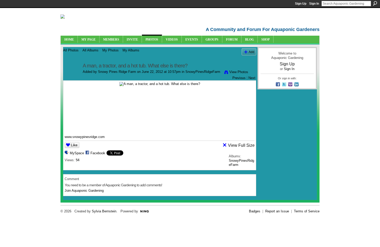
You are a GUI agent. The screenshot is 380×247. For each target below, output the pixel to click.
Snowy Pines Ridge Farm (117, 72)
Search (375, 3)
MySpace (77, 153)
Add (251, 51)
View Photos (238, 72)
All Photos (71, 50)
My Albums (131, 50)
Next (251, 78)
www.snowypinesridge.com (85, 137)
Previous (239, 78)
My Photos (110, 50)
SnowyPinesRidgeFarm (202, 72)
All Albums (90, 50)
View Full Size (241, 145)
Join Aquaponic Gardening (84, 190)
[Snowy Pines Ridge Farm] (71, 77)
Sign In (314, 3)
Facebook (97, 153)
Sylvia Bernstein (104, 211)
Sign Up (300, 3)
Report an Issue (277, 211)
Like (74, 145)
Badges (254, 211)
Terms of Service (307, 211)
